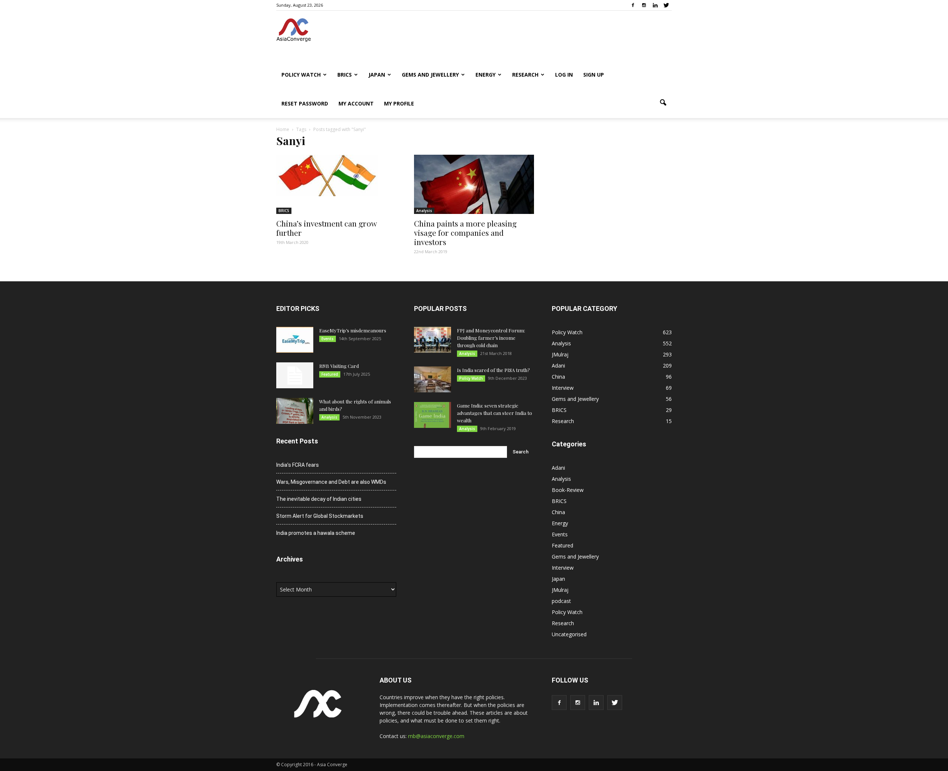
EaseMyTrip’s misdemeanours (352, 330)
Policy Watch (301, 74)
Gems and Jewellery (430, 74)
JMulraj (560, 354)
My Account (356, 103)
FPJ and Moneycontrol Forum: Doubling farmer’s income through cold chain (491, 337)
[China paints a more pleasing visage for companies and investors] (474, 184)
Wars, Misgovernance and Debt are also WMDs (331, 482)
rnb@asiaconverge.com (436, 736)
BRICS (344, 74)
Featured (329, 374)
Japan (376, 74)
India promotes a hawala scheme (315, 533)
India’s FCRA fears (297, 465)
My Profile (399, 103)
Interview (563, 387)
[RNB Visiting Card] (294, 375)
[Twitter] (666, 5)
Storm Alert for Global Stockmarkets (319, 516)
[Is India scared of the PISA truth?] (432, 379)
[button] (663, 103)
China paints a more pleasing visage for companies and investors (465, 232)
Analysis (424, 210)
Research (525, 74)
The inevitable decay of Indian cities (318, 499)
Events (327, 338)
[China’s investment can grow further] (336, 175)
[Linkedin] (655, 5)
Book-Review (568, 489)
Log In (564, 74)
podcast (561, 600)
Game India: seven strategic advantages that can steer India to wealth (494, 412)
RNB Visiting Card (339, 366)
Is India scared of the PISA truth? (493, 370)
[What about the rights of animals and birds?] (294, 411)
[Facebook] (632, 5)
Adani (558, 365)
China (558, 376)
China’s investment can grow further (326, 228)
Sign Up (593, 74)
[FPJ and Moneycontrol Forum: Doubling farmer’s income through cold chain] (432, 340)
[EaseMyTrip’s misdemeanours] (294, 340)
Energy (485, 74)
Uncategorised (569, 634)
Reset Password (304, 103)
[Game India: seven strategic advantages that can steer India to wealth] (432, 415)
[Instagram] (644, 5)
